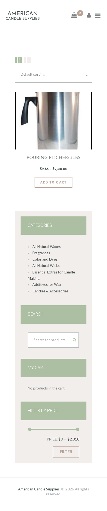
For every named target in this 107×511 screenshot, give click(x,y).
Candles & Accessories (50, 291)
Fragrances (41, 253)
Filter (66, 452)
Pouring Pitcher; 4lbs (53, 158)
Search (69, 338)
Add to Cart (53, 182)
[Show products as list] (27, 60)
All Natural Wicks (46, 265)
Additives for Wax (46, 284)
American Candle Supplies (39, 489)
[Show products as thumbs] (18, 60)
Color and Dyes (44, 259)
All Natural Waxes (46, 246)
